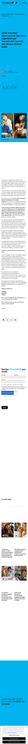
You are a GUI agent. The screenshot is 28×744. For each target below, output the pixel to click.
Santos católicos (5, 15)
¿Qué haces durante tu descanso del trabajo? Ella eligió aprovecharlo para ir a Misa (19, 596)
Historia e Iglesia (10, 14)
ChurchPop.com (5, 282)
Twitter (3, 294)
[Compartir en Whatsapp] (7, 87)
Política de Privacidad (12, 732)
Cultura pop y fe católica (19, 14)
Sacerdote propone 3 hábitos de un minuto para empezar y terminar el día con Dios (20, 552)
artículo (6, 281)
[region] (14, 735)
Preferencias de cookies (14, 735)
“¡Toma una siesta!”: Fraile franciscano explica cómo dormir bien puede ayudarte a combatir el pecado (7, 553)
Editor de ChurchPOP (8, 71)
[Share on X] (11, 87)
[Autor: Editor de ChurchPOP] (2, 72)
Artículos (4, 14)
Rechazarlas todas (14, 738)
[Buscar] (23, 3)
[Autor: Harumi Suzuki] (16, 535)
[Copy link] (15, 87)
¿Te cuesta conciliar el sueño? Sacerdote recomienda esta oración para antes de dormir (6, 596)
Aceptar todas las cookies (14, 741)
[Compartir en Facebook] (3, 87)
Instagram (4, 293)
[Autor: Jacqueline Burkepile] (3, 535)
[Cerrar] (25, 727)
